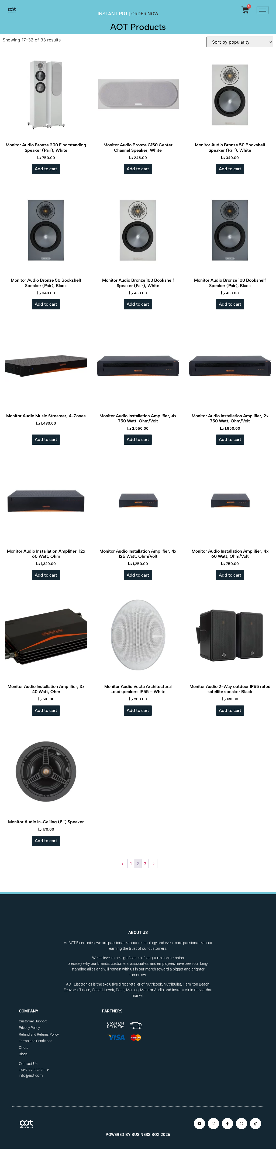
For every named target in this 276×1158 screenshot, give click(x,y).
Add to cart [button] (46, 168)
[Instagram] (213, 1123)
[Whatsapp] (241, 1123)
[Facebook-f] (227, 1123)
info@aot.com (31, 1075)
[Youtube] (199, 1123)
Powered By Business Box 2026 (138, 1134)
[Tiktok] (255, 1123)
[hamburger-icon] (263, 10)
